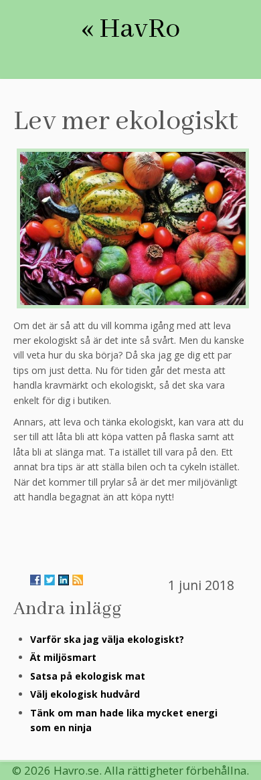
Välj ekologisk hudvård (85, 694)
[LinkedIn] (63, 580)
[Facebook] (35, 580)
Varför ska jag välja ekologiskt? (107, 639)
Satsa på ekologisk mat (87, 676)
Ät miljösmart (63, 657)
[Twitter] (49, 580)
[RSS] (77, 580)
